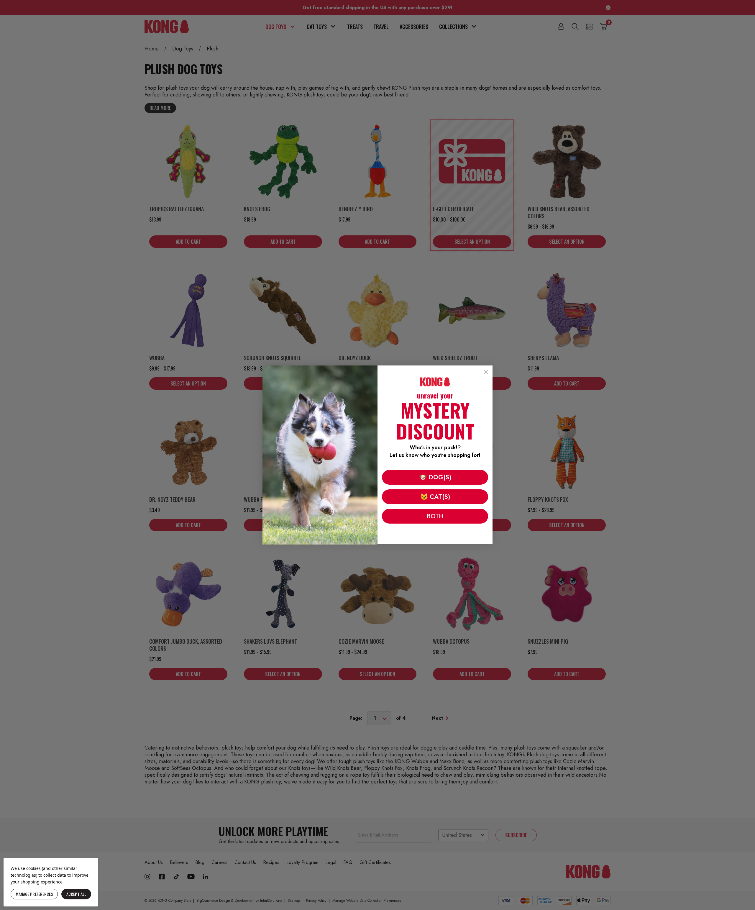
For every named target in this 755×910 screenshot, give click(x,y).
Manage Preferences (34, 894)
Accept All (76, 894)
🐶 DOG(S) (435, 477)
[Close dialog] (486, 372)
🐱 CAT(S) (435, 496)
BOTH (435, 516)
